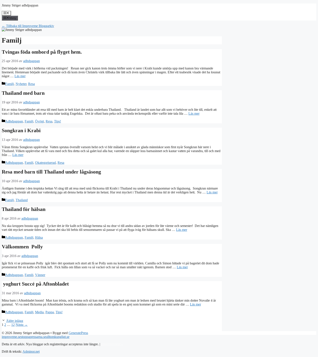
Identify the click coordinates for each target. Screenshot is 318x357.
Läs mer (20, 76)
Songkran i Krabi (21, 130)
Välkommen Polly (22, 246)
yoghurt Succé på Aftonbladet (36, 284)
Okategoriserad (45, 162)
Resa (31, 84)
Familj (9, 84)
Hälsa (39, 237)
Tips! (57, 121)
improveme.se (11, 337)
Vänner (40, 275)
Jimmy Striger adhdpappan (20, 5)
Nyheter (21, 84)
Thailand (22, 200)
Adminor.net (31, 351)
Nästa (22, 324)
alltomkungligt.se (57, 337)
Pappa (49, 312)
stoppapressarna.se (33, 337)
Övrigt (39, 121)
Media (39, 312)
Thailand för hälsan (24, 209)
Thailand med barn (23, 93)
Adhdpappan (14, 121)
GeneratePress (78, 333)
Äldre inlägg (14, 321)
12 (13, 324)
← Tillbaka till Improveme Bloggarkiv (28, 26)
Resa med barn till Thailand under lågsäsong (52, 172)
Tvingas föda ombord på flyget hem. (42, 52)
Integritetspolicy (112, 344)
